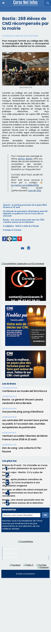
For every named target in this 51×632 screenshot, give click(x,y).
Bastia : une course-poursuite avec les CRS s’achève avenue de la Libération (23, 221)
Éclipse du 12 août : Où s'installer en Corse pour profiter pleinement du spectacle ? (24, 441)
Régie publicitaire (11, 523)
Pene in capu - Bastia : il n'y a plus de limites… (22, 448)
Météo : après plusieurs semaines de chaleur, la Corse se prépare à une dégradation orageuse (22, 457)
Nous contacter (10, 532)
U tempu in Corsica (12, 230)
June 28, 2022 (34, 190)
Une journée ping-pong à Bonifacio (23, 386)
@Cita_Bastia (25, 158)
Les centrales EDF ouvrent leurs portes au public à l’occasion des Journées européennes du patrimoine (25, 398)
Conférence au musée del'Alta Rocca (24, 365)
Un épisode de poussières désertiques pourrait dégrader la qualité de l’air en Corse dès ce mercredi (25, 213)
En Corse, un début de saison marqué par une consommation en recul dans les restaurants (24, 467)
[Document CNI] (25, 53)
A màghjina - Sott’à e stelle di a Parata (21, 226)
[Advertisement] (25, 580)
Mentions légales (10, 527)
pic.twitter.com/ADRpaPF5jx (25, 185)
